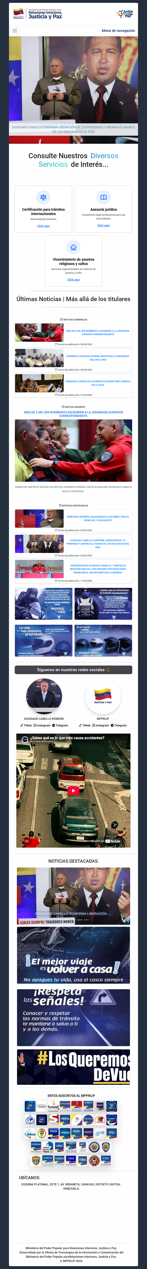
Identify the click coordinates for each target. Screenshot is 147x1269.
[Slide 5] (86, 920)
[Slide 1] (60, 920)
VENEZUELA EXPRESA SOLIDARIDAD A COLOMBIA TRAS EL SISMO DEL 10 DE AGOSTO (98, 518)
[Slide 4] (80, 920)
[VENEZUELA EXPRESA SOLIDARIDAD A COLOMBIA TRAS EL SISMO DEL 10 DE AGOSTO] (39, 518)
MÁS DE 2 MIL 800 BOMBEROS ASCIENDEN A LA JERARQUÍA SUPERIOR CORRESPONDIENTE (98, 333)
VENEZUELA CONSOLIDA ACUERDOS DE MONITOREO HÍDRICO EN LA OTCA (98, 383)
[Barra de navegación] (15, 30)
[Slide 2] (67, 920)
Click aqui (43, 226)
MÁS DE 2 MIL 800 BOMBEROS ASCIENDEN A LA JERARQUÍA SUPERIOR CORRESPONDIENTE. (73, 414)
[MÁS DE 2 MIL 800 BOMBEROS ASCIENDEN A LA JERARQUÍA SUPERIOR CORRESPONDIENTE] (39, 332)
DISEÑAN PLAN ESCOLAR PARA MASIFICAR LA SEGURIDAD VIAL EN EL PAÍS (98, 358)
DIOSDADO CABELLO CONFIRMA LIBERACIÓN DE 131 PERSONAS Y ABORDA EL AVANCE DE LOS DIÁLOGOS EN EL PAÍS (98, 544)
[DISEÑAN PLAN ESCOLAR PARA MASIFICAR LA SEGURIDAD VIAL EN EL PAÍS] (39, 357)
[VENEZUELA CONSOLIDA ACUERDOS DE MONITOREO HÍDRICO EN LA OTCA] (39, 383)
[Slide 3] (73, 920)
